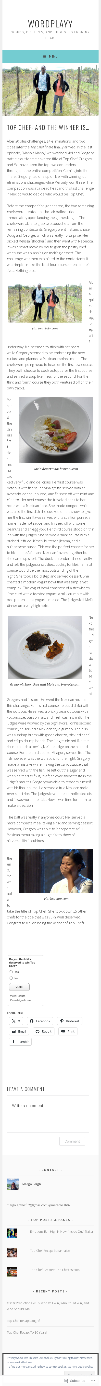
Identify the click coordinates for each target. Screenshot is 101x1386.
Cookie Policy (85, 1366)
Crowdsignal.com (20, 1000)
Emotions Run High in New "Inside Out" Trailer (61, 1231)
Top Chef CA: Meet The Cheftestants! (55, 1269)
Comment (72, 1141)
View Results (17, 995)
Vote (19, 987)
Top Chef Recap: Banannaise (50, 1250)
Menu (53, 56)
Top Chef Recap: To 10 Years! (27, 1332)
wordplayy (50, 23)
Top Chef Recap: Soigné (23, 1320)
